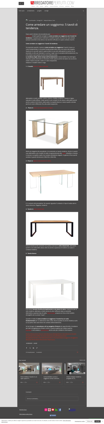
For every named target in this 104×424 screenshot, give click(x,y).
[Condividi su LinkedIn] (33, 348)
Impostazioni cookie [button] (80, 421)
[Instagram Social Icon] (46, 409)
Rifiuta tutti (89, 421)
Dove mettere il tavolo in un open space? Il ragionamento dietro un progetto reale (29, 377)
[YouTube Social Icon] (52, 409)
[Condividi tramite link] (37, 348)
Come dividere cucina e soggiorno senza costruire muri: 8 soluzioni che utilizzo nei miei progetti (52, 377)
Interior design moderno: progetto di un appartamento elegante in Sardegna (74, 377)
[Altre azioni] (77, 20)
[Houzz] (56, 409)
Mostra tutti (82, 360)
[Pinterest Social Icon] (49, 409)
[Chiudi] (102, 421)
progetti (39, 11)
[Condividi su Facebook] (26, 348)
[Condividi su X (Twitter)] (30, 348)
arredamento (30, 11)
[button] (83, 10)
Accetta (97, 421)
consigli (46, 11)
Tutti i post (21, 11)
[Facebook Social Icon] (59, 409)
